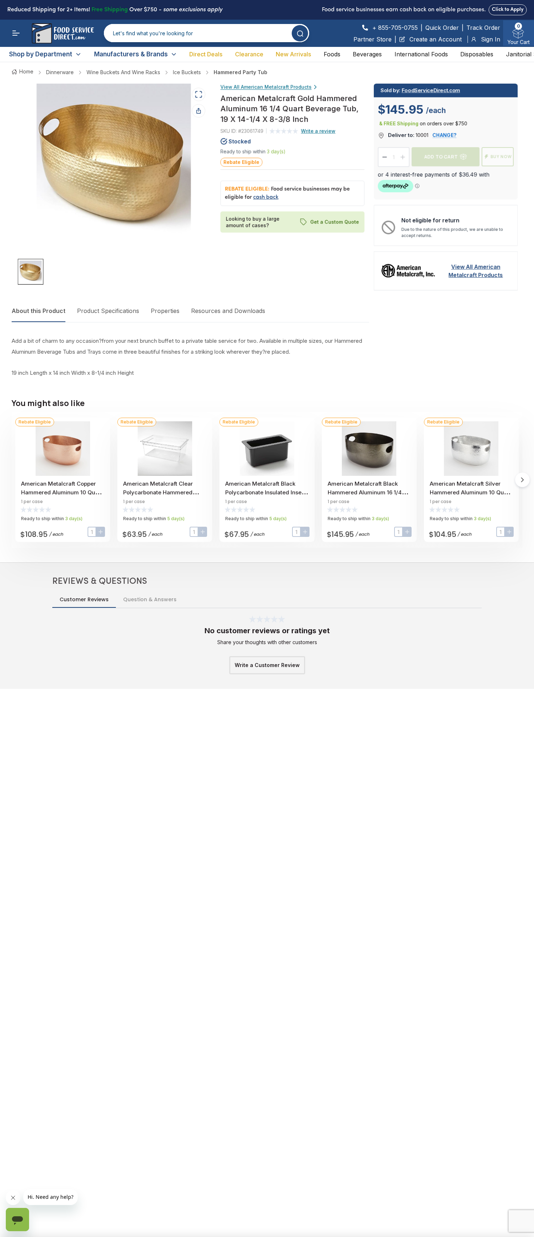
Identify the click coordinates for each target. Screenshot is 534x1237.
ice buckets (187, 72)
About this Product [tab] (38, 310)
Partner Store (372, 39)
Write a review (318, 131)
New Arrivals (293, 54)
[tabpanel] (190, 357)
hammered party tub (240, 72)
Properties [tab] (165, 310)
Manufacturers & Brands (131, 54)
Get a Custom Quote (334, 222)
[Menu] (16, 33)
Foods (332, 54)
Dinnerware (60, 72)
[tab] (31, 272)
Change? (445, 135)
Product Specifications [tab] (108, 310)
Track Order (483, 27)
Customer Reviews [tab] (84, 599)
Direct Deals (205, 54)
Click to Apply (507, 9)
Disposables (476, 54)
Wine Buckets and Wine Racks (123, 72)
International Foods (421, 54)
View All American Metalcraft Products (266, 87)
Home (26, 71)
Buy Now (501, 157)
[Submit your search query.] (300, 33)
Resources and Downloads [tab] (228, 310)
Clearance (249, 54)
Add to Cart (441, 156)
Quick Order (442, 27)
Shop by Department (40, 54)
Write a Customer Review (267, 665)
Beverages (367, 54)
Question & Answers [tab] (150, 599)
